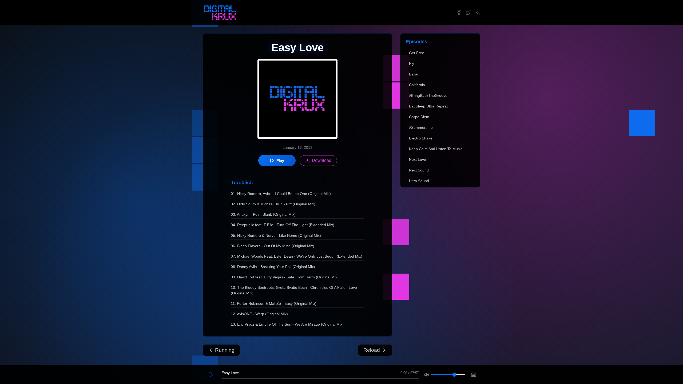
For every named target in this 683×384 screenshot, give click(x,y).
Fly (411, 63)
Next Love (417, 159)
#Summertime (421, 127)
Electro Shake (420, 138)
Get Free (416, 53)
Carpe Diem (419, 117)
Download (321, 160)
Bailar (414, 74)
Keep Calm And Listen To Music (435, 149)
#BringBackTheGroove (428, 95)
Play (280, 160)
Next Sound (419, 170)
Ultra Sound (419, 181)
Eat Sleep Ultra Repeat (428, 106)
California (417, 85)
